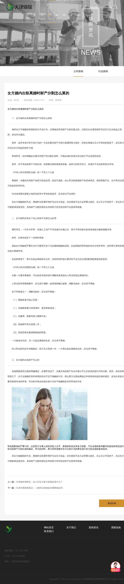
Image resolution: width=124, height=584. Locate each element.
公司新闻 (78, 71)
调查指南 (116, 527)
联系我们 (49, 531)
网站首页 (49, 527)
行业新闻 (103, 71)
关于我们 (71, 527)
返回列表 (112, 503)
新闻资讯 (93, 527)
